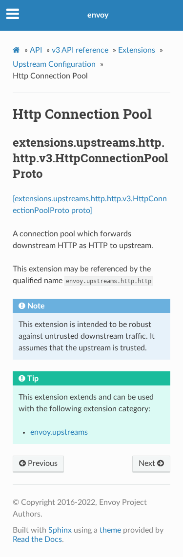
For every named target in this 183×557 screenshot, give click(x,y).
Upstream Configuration (54, 64)
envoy (97, 15)
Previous (42, 463)
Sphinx (60, 530)
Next (148, 463)
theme (110, 530)
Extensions (136, 50)
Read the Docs (37, 539)
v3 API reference (80, 50)
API (36, 50)
